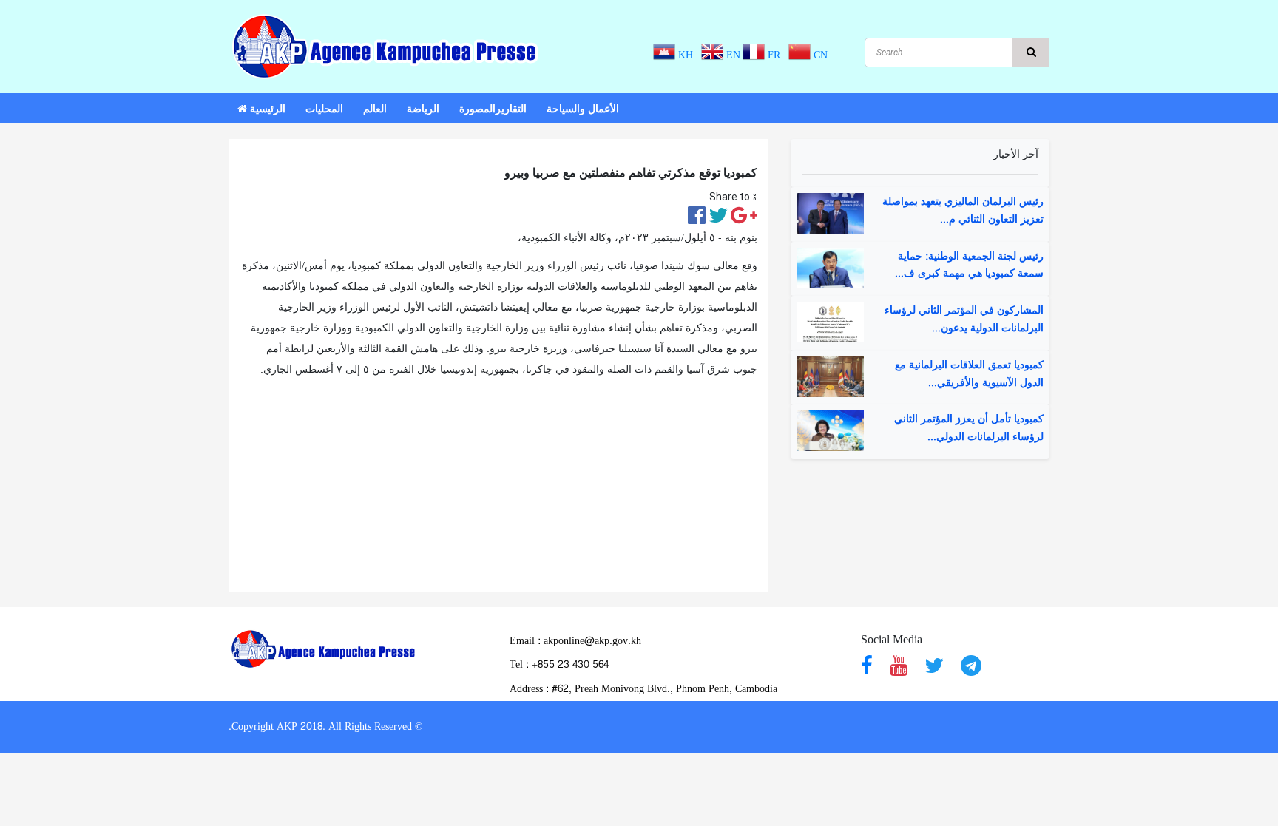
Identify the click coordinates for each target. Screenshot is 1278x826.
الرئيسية (266, 109)
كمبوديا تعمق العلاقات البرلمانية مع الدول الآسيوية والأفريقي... (969, 374)
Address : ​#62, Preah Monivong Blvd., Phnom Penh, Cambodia (643, 689)
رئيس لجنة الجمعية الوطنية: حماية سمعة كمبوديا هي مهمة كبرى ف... (969, 265)
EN (731, 55)
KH (687, 55)
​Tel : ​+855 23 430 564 (559, 664)
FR (775, 55)
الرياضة (423, 109)
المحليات (324, 109)
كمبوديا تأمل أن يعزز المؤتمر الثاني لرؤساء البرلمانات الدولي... (969, 428)
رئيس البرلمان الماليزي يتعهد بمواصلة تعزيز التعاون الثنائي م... (963, 210)
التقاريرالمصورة (493, 109)
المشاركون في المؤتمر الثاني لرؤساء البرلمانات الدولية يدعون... (964, 319)
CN (819, 55)
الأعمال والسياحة (583, 109)
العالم (375, 109)
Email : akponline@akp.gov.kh (575, 641)
